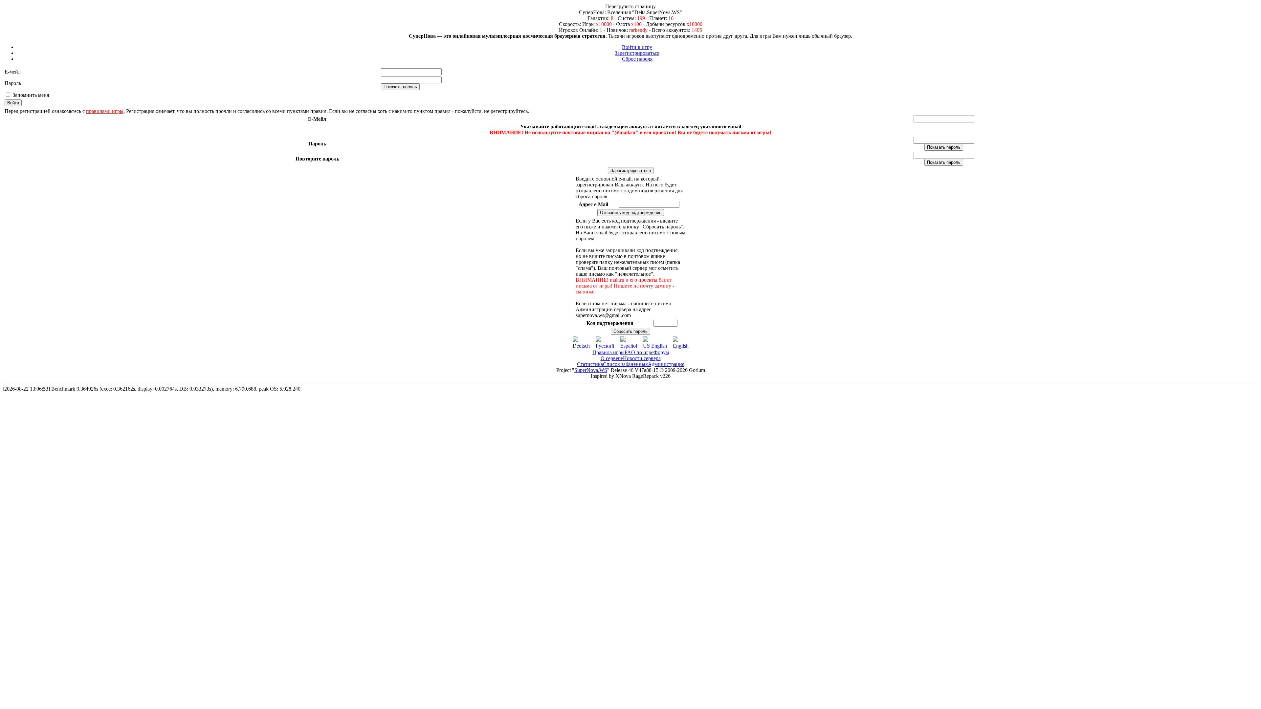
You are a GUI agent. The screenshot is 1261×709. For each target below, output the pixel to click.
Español (628, 346)
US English (655, 346)
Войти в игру (637, 47)
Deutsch (581, 346)
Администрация (666, 364)
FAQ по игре (639, 352)
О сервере (612, 358)
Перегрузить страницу (630, 6)
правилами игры (104, 111)
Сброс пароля (637, 59)
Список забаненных (625, 364)
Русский (605, 346)
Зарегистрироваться (637, 53)
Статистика (590, 364)
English (681, 346)
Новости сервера (642, 358)
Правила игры (608, 352)
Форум (661, 352)
